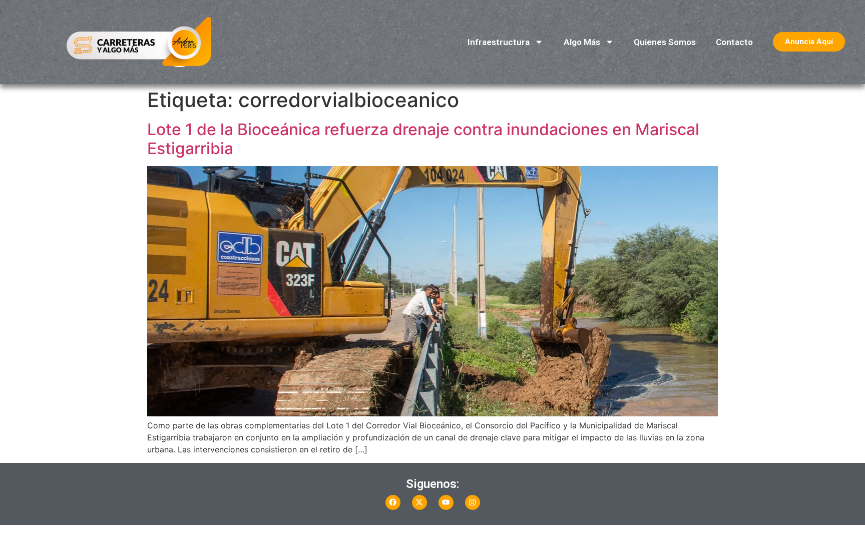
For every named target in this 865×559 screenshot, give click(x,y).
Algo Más (582, 42)
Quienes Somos (665, 42)
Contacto (734, 42)
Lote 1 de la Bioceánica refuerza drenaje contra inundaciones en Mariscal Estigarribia (423, 139)
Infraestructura (499, 42)
